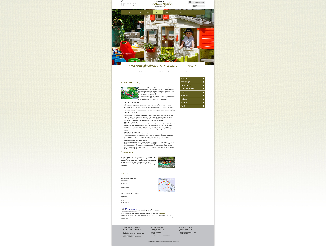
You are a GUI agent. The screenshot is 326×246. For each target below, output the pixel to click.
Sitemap (153, 233)
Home (129, 12)
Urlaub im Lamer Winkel (185, 229)
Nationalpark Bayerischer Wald (187, 232)
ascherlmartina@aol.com (131, 5)
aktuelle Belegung (156, 232)
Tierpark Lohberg (183, 230)
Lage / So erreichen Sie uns (158, 230)
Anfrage (180, 12)
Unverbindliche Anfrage (157, 229)
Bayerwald (162, 213)
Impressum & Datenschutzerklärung (160, 235)
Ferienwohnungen (143, 12)
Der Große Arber (183, 233)
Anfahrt (169, 12)
